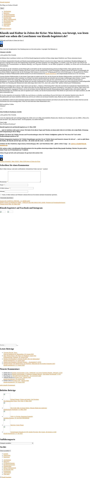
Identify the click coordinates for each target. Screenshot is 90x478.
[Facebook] (45, 42)
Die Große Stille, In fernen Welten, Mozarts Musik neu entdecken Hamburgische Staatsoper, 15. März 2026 (25, 408)
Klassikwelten (7, 17)
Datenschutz (7, 455)
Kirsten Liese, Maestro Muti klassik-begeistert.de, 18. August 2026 (17, 378)
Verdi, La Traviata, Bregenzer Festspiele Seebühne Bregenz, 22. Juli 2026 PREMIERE (18, 417)
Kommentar (4, 182)
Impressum (7, 457)
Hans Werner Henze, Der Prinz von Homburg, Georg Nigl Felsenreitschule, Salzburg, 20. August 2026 (20, 356)
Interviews (6, 13)
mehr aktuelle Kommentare (7, 385)
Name (2, 185)
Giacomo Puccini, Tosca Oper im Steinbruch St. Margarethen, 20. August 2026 (19, 353)
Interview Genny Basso (17, 425)
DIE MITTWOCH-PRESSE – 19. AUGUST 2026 (26, 376)
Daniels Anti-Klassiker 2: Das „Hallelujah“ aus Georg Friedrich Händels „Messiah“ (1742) (37, 372)
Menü (2, 8)
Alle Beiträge (7, 11)
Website (2, 191)
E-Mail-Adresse (5, 188)
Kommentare (7, 22)
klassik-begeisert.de (50, 73)
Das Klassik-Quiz (8, 21)
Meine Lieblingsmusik (10, 19)
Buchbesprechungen (9, 16)
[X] (45, 45)
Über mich (6, 25)
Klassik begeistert (5, 2)
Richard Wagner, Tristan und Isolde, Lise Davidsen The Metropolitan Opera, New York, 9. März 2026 (21, 400)
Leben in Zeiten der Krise (33, 161)
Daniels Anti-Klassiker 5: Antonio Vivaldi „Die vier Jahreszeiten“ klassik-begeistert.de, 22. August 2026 (22, 359)
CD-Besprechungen (9, 14)
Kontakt (6, 454)
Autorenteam (7, 24)
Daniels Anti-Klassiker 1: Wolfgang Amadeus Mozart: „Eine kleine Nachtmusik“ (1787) (36, 374)
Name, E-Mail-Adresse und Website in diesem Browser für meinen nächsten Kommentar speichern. (29, 194)
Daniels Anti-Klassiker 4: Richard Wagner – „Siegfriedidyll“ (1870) (22, 362)
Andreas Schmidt (5, 161)
